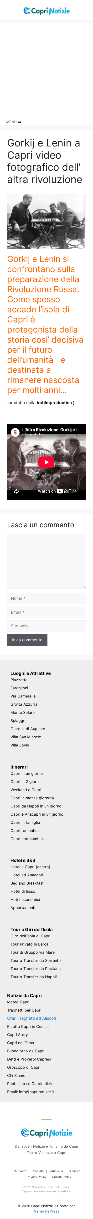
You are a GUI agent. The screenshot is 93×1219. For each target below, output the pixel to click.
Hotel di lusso (22, 891)
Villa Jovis (19, 745)
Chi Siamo (16, 1075)
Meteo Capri (18, 1002)
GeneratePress (46, 1211)
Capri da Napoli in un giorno (36, 806)
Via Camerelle (23, 696)
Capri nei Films (20, 1042)
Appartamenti (22, 907)
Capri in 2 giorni (25, 781)
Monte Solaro (22, 712)
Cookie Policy (61, 1177)
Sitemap (74, 1171)
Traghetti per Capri (24, 1010)
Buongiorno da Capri (26, 1051)
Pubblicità (56, 1171)
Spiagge (17, 720)
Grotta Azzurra (23, 704)
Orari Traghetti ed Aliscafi (31, 1018)
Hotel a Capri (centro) (30, 866)
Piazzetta (18, 679)
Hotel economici (25, 899)
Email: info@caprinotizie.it (30, 1091)
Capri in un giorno (26, 773)
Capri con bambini (27, 838)
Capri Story (17, 1034)
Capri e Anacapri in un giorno (36, 814)
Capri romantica (25, 830)
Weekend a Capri (25, 789)
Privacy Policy (37, 1177)
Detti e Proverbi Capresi (29, 1059)
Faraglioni (19, 687)
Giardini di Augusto (27, 728)
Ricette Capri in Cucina (28, 1026)
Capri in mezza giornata (32, 797)
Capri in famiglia (25, 822)
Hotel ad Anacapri (26, 875)
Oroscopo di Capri (24, 1067)
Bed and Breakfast (27, 883)
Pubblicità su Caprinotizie (30, 1083)
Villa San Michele (25, 736)
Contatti (39, 1171)
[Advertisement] (46, 69)
